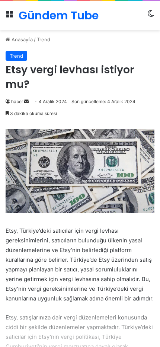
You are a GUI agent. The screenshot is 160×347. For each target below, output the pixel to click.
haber (17, 101)
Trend (43, 39)
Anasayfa (21, 39)
